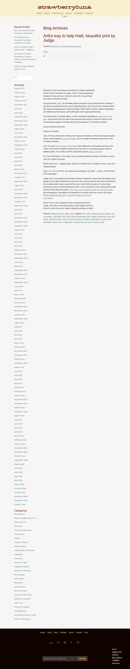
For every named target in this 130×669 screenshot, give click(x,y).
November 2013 (20, 274)
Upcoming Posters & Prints (25, 615)
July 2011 (18, 371)
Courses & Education (22, 530)
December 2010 (20, 399)
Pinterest (78, 644)
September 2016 (21, 206)
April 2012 (18, 339)
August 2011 (19, 367)
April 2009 (18, 480)
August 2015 (19, 230)
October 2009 (19, 456)
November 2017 (20, 173)
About (68, 13)
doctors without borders (101, 214)
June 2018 (18, 157)
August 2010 (19, 416)
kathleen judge (55, 219)
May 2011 (18, 379)
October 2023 (19, 93)
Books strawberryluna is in (25, 518)
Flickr (52, 644)
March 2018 (19, 169)
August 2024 (19, 88)
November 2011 (20, 355)
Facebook (71, 644)
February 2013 (20, 299)
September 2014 (21, 258)
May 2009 (18, 476)
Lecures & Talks (20, 562)
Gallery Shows (20, 546)
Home (42, 632)
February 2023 (20, 101)
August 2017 (19, 185)
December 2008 (20, 496)
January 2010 (19, 444)
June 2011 (18, 375)
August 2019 (19, 129)
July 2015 (18, 234)
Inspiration (18, 554)
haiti (68, 216)
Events (17, 538)
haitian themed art (99, 216)
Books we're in (20, 522)
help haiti (110, 216)
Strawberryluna (65, 8)
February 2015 (20, 250)
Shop (39, 13)
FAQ (65, 16)
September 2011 (21, 363)
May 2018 (18, 161)
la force (71, 219)
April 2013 (18, 290)
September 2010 (21, 412)
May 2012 (18, 335)
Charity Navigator (69, 139)
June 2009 (18, 472)
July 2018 (18, 153)
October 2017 (19, 177)
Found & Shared (21, 542)
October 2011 (19, 359)
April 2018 (18, 165)
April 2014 (18, 266)
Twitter (65, 644)
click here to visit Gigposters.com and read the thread (91, 190)
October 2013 (19, 278)
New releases (19, 587)
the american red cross (82, 222)
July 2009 (18, 468)
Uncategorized (20, 611)
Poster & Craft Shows (23, 595)
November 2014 (20, 254)
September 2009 (21, 460)
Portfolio (57, 13)
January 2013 (19, 303)
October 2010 (19, 408)
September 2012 (21, 319)
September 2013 (21, 282)
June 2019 (18, 133)
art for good (86, 214)
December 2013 (20, 270)
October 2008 (19, 505)
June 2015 (18, 238)
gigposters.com (59, 216)
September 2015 (21, 226)
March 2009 (19, 484)
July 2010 (18, 420)
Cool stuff (18, 526)
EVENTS (89, 13)
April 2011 (18, 383)
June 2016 (18, 210)
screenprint (67, 222)
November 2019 (20, 121)
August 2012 (19, 323)
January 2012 (19, 347)
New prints (18, 583)
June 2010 (18, 424)
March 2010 (19, 436)
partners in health (82, 219)
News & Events (57, 214)
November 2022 (20, 105)
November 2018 (20, 137)
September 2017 (21, 181)
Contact (79, 13)
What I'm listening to (22, 619)
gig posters (47, 216)
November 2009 (20, 452)
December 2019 (20, 117)
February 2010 (20, 440)
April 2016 (18, 214)
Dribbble (58, 644)
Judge (58, 103)
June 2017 (18, 190)
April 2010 (18, 432)
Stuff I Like (69, 214)
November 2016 (20, 198)
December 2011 (20, 351)
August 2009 (19, 464)
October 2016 (19, 202)
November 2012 (20, 311)
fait (113, 214)
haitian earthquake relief (80, 216)
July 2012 (18, 327)
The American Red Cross (66, 146)
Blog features (19, 514)
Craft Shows (19, 534)
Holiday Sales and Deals (24, 550)
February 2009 (20, 488)
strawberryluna (75, 46)
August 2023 (19, 97)
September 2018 (21, 145)
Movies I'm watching (22, 571)
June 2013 (18, 286)
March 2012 (19, 343)
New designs (19, 575)
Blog (47, 13)
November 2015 (20, 222)
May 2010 (18, 428)
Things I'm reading (21, 607)
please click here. (96, 152)
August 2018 (19, 149)
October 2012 (19, 315)
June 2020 (18, 113)
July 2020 (18, 109)
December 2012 (20, 307)
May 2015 (18, 242)
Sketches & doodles (22, 599)
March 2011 (19, 387)
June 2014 (18, 262)
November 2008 (20, 501)
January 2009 (19, 492)
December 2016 (20, 194)
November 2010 (20, 404)
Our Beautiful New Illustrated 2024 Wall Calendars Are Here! (22, 40)
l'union (64, 219)
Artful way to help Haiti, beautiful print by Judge (79, 38)
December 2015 (20, 218)
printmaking (95, 219)
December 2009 (20, 448)
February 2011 (20, 391)
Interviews (18, 559)
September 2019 (21, 125)
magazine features (21, 567)
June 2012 (18, 331)
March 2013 (19, 295)
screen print (57, 222)
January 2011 (19, 396)
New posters (19, 579)
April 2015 (18, 246)
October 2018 (19, 141)
